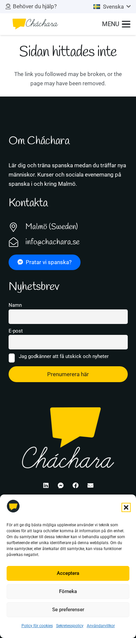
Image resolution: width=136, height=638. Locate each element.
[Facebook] (75, 485)
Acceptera (68, 573)
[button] (126, 507)
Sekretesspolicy (70, 625)
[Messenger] (60, 485)
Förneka (68, 591)
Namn (15, 305)
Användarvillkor (101, 625)
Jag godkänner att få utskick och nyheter (63, 356)
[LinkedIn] (45, 485)
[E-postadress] (90, 485)
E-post (16, 331)
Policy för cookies (37, 625)
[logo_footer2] (68, 437)
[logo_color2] (35, 24)
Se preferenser (68, 610)
